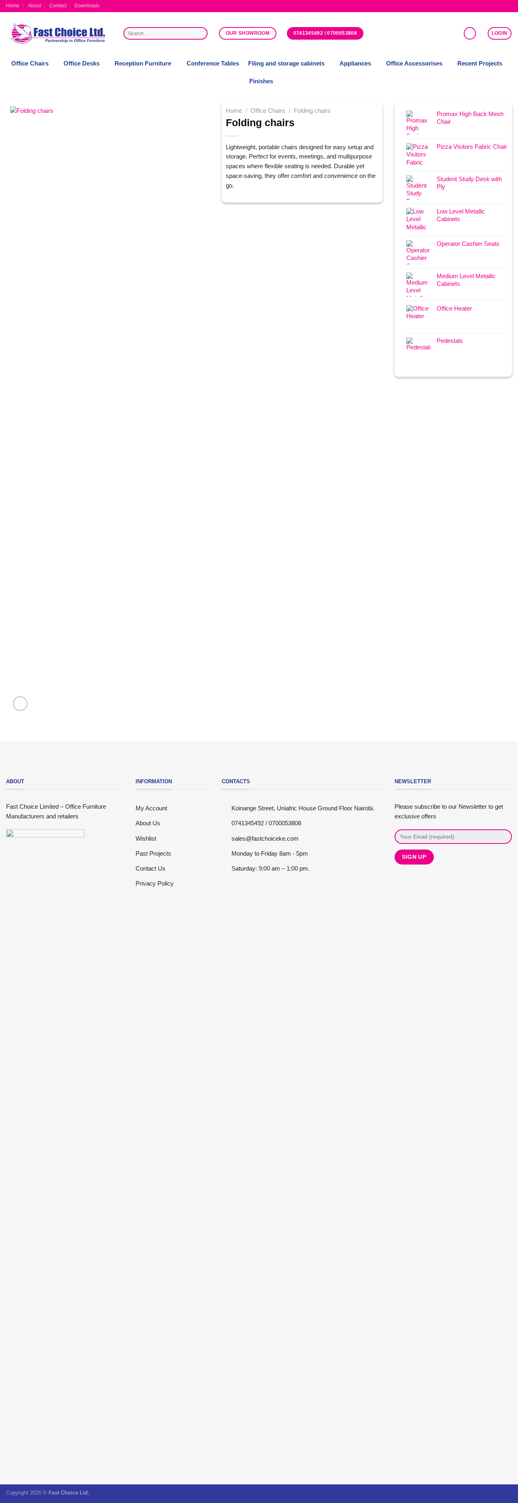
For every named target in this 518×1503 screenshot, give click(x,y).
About (34, 5)
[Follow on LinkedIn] (508, 5)
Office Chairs (30, 63)
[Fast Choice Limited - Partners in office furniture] (58, 33)
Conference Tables (213, 63)
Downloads (87, 5)
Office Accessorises (414, 63)
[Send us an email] (501, 5)
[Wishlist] (470, 33)
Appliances (355, 63)
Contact (57, 5)
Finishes (261, 81)
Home (12, 5)
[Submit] (200, 33)
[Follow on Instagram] (494, 5)
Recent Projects (479, 63)
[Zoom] (20, 703)
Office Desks (82, 63)
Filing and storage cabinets (286, 63)
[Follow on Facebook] (486, 5)
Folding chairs (312, 111)
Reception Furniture (143, 63)
